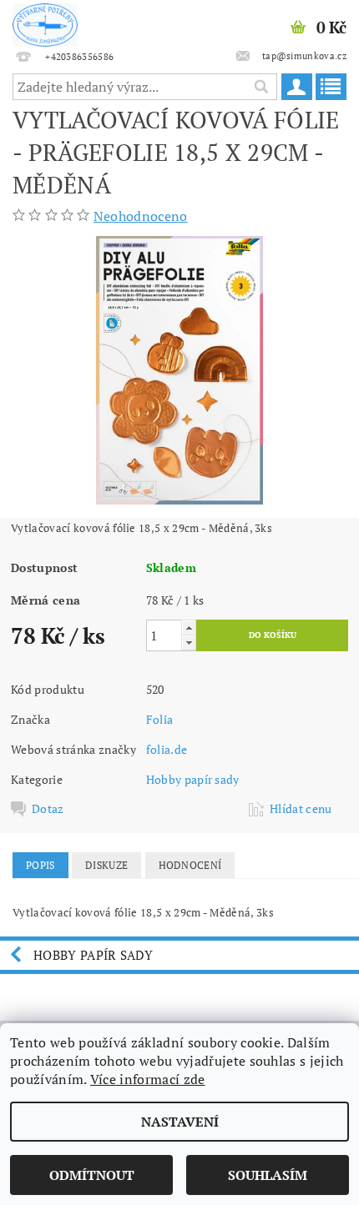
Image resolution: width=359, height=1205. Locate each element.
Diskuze (106, 865)
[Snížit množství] (188, 642)
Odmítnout (91, 1175)
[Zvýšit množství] (188, 627)
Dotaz (48, 808)
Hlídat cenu (301, 808)
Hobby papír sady (193, 779)
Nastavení (180, 1121)
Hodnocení (190, 865)
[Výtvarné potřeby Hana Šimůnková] (45, 21)
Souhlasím (267, 1175)
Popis (40, 865)
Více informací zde (147, 1079)
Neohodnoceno (141, 216)
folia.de (167, 749)
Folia (160, 719)
